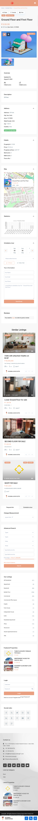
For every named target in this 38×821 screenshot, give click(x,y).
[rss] (11, 712)
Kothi (5, 616)
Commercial (7, 596)
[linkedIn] (6, 718)
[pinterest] (17, 718)
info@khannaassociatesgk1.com (14, 753)
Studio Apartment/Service (10, 631)
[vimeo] (28, 718)
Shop (5, 623)
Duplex (5, 604)
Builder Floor (9, 8)
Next (32, 250)
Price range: (7, 557)
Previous (6, 250)
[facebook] (6, 712)
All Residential (7, 580)
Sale (3, 15)
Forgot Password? (25, 697)
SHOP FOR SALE (11, 483)
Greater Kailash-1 (10, 351)
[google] (28, 712)
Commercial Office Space (10, 600)
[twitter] (17, 712)
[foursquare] (11, 723)
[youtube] (22, 718)
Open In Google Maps (10, 130)
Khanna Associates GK (11, 759)
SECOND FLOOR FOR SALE (15, 441)
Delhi (13, 121)
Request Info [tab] (10, 507)
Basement (6, 588)
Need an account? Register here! (12, 697)
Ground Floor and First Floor (20, 181)
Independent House (9, 612)
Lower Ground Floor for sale (16, 400)
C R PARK (16, 27)
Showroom (7, 627)
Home (2, 8)
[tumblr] (11, 718)
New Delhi (10, 27)
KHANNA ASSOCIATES (9, 818)
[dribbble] (22, 712)
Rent (4, 774)
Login (19, 693)
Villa (5, 635)
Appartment (7, 584)
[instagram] (6, 723)
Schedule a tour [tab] (27, 507)
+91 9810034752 (10, 748)
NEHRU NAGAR (10, 478)
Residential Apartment (9, 619)
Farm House (7, 608)
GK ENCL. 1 (9, 395)
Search (19, 566)
